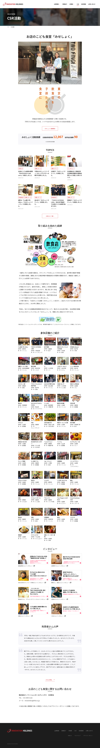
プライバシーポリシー (58, 706)
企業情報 (56, 731)
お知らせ (70, 735)
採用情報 (83, 4)
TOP (8, 27)
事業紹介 (64, 4)
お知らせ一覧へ (50, 216)
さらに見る (49, 680)
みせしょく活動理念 (50, 128)
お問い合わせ (91, 4)
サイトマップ (77, 735)
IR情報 (70, 731)
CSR (78, 4)
